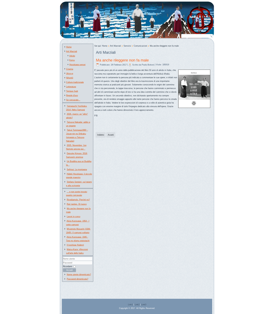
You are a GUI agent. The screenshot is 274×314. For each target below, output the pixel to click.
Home (69, 47)
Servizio (127, 46)
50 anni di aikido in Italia (160, 70)
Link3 (143, 304)
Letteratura (71, 86)
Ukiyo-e (69, 73)
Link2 (137, 304)
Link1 (130, 304)
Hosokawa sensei (77, 64)
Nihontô (69, 78)
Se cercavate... (73, 100)
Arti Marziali (71, 51)
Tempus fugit (72, 91)
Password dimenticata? (77, 279)
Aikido (72, 56)
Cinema (69, 69)
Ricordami (67, 266)
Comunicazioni (140, 46)
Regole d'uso (72, 95)
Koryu (72, 60)
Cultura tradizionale (75, 82)
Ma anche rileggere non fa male (122, 60)
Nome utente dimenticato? (79, 274)
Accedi (69, 270)
